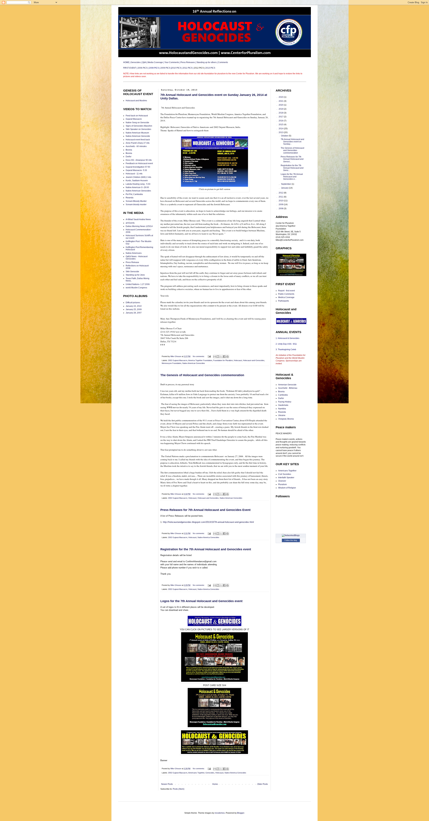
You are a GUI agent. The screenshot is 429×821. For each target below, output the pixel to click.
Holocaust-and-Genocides (253, 360)
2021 (281, 101)
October (285, 136)
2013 (281, 132)
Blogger (240, 813)
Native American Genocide (138, 136)
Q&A (144, 62)
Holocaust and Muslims (136, 100)
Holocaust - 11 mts (134, 173)
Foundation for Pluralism (223, 360)
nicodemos (220, 813)
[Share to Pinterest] (227, 356)
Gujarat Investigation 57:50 (138, 167)
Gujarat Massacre (134, 119)
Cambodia (283, 395)
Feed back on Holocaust (137, 115)
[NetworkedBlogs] (291, 535)
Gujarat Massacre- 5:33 (136, 170)
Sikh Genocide (132, 271)
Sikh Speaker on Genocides (138, 129)
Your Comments (171, 62)
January (285, 188)
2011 (281, 197)
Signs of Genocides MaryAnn (139, 126)
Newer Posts (167, 784)
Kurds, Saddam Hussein (137, 180)
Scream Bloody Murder (136, 201)
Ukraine (281, 415)
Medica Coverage (286, 297)
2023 (281, 97)
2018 (281, 113)
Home (215, 784)
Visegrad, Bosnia (286, 419)
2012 (281, 193)
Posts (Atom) (178, 789)
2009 (281, 204)
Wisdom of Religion (287, 488)
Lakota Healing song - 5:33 (138, 184)
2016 (281, 121)
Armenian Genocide (287, 385)
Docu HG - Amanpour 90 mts (139, 160)
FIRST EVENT (130, 68)
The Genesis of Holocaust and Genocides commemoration (202, 375)
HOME (126, 62)
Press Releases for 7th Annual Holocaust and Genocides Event (205, 510)
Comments (223, 62)
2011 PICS (187, 68)
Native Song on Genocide (137, 122)
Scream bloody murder (136, 204)
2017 (281, 116)
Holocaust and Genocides (208, 498)
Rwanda (129, 197)
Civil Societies (284, 474)
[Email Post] (209, 356)
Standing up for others (206, 62)
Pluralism (282, 484)
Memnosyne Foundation (171, 363)
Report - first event (286, 290)
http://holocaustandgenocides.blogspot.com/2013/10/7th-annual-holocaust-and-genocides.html (208, 522)
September (286, 184)
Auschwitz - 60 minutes (136, 146)
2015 (281, 124)
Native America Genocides (208, 537)
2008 (281, 208)
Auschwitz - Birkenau (287, 388)
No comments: (199, 356)
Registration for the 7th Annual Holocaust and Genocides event (205, 549)
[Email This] (214, 356)
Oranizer (282, 481)
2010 (281, 200)
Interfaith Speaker (286, 477)
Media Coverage (155, 62)
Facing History (284, 402)
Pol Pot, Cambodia (134, 194)
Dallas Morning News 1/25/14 (139, 226)
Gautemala (283, 405)
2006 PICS (143, 68)
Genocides (136, 62)
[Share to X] (221, 356)
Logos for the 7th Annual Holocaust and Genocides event (201, 601)
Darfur (128, 156)
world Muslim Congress (136, 287)
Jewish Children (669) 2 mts (138, 177)
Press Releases (187, 62)
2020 (281, 105)
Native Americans (134, 253)
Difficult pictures (133, 302)
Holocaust (238, 360)
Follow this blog (291, 540)
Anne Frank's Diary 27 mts (137, 143)
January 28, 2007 (134, 313)
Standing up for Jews (135, 275)
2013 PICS (210, 68)
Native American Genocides (193, 363)
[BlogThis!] (218, 356)
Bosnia (129, 150)
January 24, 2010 (134, 306)
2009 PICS (165, 68)
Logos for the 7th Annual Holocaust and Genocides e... (292, 176)
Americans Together (196, 773)
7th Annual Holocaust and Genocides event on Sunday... (292, 141)
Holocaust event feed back (138, 139)
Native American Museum (137, 133)
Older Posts (262, 784)
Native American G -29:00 (137, 187)
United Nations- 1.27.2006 (138, 284)
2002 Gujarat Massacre (177, 360)
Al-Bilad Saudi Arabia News (138, 219)
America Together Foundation (200, 360)
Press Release (132, 262)
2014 (281, 128)
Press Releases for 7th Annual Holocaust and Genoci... (292, 159)
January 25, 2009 (134, 309)
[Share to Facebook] (224, 356)
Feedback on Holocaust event (139, 163)
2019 (281, 109)
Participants (283, 301)
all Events (130, 223)
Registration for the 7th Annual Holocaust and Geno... (292, 167)
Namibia (282, 408)
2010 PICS (176, 68)
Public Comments (286, 294)
